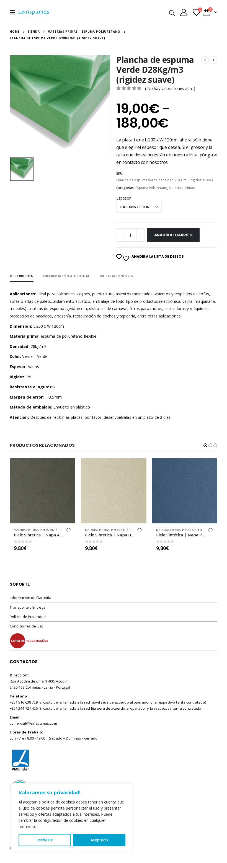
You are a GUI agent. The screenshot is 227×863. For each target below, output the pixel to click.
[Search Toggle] (172, 12)
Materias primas (182, 187)
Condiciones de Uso (26, 626)
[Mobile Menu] (14, 12)
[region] (72, 817)
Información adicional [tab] (66, 275)
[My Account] (183, 12)
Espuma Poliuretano (151, 187)
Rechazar (44, 840)
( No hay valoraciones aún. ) (170, 88)
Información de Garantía (30, 597)
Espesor (123, 198)
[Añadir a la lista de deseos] (68, 531)
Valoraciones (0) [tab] (116, 275)
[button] (205, 445)
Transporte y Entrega (27, 607)
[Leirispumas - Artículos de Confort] (34, 12)
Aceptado (99, 840)
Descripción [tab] (21, 275)
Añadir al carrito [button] (66, 467)
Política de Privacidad (28, 616)
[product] (42, 491)
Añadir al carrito (173, 235)
